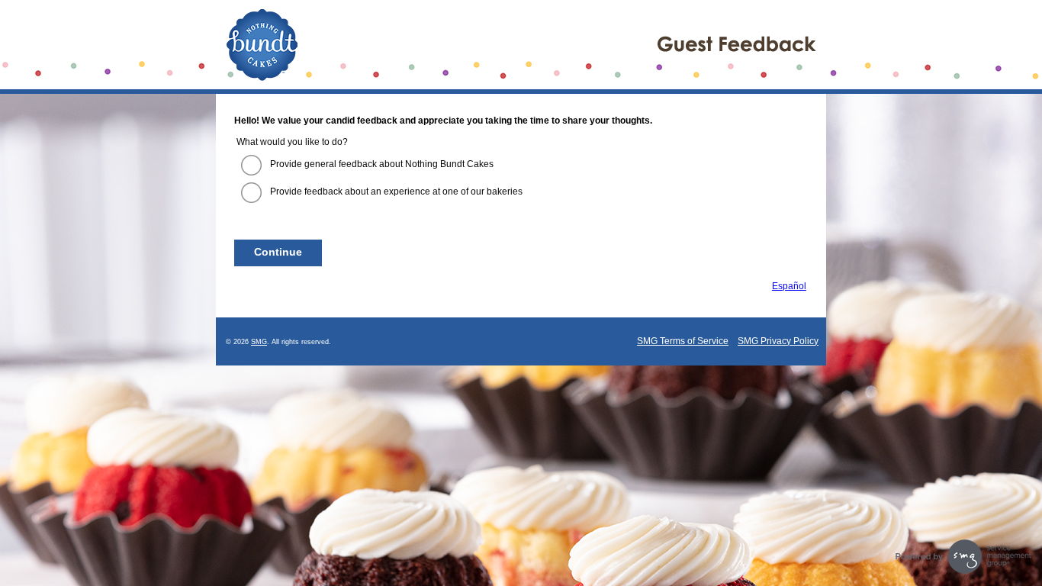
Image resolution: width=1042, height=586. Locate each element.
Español (789, 286)
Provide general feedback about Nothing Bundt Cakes (382, 164)
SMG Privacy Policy (778, 341)
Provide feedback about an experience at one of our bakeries (396, 191)
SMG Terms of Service (682, 341)
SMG (259, 342)
